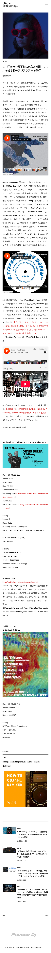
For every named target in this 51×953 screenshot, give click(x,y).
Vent (30, 762)
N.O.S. (36, 762)
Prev (4, 916)
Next (46, 916)
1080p (5, 762)
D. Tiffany (6, 766)
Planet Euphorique (18, 762)
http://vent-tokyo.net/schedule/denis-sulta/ (20, 582)
